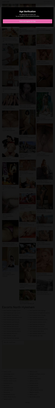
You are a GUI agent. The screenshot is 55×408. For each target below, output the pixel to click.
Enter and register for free (27, 21)
